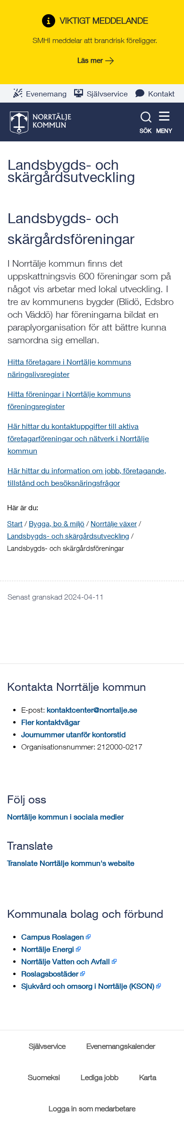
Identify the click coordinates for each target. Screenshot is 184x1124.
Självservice (107, 93)
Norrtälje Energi (47, 948)
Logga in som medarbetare (92, 1108)
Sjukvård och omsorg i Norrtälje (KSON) (87, 985)
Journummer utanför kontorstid (73, 734)
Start (15, 523)
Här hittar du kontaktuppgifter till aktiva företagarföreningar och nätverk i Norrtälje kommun (78, 438)
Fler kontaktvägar (50, 721)
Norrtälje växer (114, 523)
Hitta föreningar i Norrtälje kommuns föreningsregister (69, 399)
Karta (147, 1077)
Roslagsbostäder (49, 973)
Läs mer (90, 60)
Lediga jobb (99, 1077)
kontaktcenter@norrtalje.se (92, 709)
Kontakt (161, 93)
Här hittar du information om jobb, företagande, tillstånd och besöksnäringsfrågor (87, 476)
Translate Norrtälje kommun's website (70, 862)
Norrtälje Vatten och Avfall (65, 961)
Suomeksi (44, 1077)
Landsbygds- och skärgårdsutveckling (71, 170)
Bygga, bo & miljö (56, 523)
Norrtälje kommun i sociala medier (65, 816)
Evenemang (46, 93)
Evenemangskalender (120, 1046)
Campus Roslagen (52, 936)
